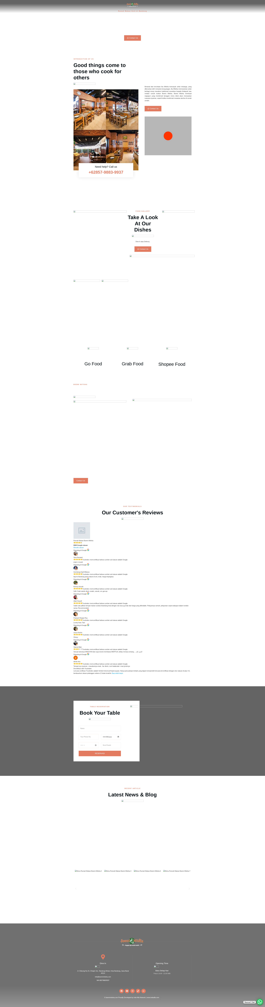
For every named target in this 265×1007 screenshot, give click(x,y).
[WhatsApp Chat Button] (260, 1002)
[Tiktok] (138, 991)
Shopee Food (171, 364)
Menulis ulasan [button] (78, 547)
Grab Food (132, 363)
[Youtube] (127, 991)
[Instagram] (132, 991)
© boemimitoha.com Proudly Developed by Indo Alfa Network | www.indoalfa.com (131, 997)
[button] (76, 888)
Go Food (93, 363)
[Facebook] (121, 991)
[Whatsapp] (143, 991)
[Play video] (168, 135)
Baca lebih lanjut (117, 673)
